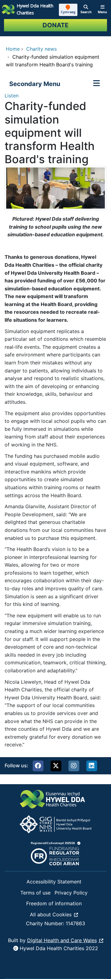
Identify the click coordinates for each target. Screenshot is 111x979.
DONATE (55, 25)
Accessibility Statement (54, 882)
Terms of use (35, 893)
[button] (38, 765)
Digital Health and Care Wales (62, 940)
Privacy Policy (71, 893)
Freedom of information (54, 903)
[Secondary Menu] (96, 84)
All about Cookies (51, 914)
